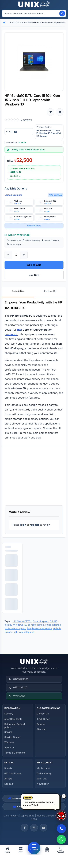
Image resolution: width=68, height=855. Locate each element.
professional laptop (15, 628)
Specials (8, 783)
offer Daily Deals (13, 719)
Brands (8, 768)
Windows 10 (19, 624)
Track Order (43, 719)
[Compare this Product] (59, 112)
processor (11, 334)
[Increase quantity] (23, 255)
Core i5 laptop (40, 621)
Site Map (41, 729)
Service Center (12, 737)
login (23, 524)
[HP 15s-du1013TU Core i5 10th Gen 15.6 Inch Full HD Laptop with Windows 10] (34, 62)
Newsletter (43, 783)
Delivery (8, 713)
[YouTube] (43, 827)
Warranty (9, 742)
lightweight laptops (24, 632)
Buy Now (34, 275)
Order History (44, 773)
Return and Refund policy (14, 726)
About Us (9, 747)
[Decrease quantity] (8, 255)
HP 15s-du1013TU (22, 621)
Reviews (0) (49, 291)
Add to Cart (34, 264)
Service (8, 732)
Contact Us (43, 713)
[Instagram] (34, 827)
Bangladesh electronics (39, 628)
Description (18, 291)
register (34, 524)
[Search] (62, 13)
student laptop (53, 624)
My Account (43, 768)
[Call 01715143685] (61, 828)
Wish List (42, 778)
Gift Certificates (12, 773)
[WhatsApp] (61, 839)
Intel (19, 329)
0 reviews (26, 119)
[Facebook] (24, 827)
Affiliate (8, 778)
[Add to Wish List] (50, 112)
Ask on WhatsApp (19, 234)
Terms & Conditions (14, 752)
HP (15, 131)
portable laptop (36, 624)
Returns (41, 724)
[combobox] (30, 13)
